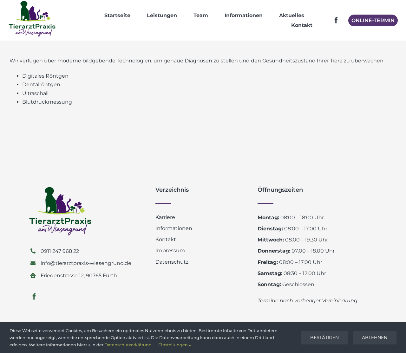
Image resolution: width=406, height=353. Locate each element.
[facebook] (336, 20)
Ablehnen (374, 337)
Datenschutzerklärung (128, 344)
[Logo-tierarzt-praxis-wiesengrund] (32, 3)
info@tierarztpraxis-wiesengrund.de (86, 263)
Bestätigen (324, 337)
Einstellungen (173, 344)
